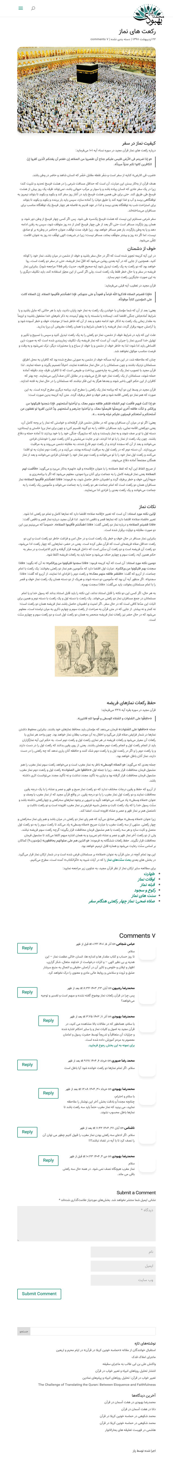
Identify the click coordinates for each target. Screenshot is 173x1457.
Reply (27, 948)
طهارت (149, 874)
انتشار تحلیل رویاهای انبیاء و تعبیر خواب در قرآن (125, 1371)
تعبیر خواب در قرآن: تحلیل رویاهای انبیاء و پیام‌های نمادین (119, 1378)
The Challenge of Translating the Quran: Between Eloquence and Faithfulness (97, 1385)
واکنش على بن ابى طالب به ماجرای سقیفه (129, 1364)
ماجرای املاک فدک (144, 1357)
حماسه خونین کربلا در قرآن (117, 1416)
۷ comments (99, 39)
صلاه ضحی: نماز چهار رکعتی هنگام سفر (122, 901)
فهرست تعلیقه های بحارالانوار (123, 1430)
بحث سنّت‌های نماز (119, 860)
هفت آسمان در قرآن (117, 1402)
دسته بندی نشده (120, 39)
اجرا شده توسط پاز (144, 1451)
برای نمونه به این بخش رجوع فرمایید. (111, 1045)
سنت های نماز (143, 896)
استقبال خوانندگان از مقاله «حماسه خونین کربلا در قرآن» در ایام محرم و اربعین (106, 1350)
